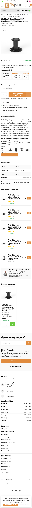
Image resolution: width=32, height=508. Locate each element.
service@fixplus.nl (10, 396)
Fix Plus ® (4, 25)
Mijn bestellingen (6, 461)
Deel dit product (22, 98)
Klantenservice (16, 361)
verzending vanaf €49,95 (14, 105)
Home (3, 14)
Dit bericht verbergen (10, 504)
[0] (30, 5)
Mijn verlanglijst (5, 466)
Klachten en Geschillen (7, 451)
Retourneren (4, 434)
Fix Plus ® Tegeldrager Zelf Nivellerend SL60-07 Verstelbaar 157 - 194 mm (8, 307)
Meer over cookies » (24, 504)
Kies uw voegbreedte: (9, 85)
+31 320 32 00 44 (10, 391)
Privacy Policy (5, 437)
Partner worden (5, 448)
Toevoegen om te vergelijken (8, 98)
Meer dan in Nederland (15, 107)
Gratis (5, 105)
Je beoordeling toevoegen (21, 182)
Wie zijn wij (4, 428)
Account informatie (6, 458)
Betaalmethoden (6, 440)
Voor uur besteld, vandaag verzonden (12, 1)
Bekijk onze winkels (16, 366)
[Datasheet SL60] (9, 155)
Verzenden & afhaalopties (8, 442)
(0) (16, 25)
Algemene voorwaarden (8, 431)
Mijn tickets (4, 464)
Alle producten (5, 472)
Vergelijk (3, 469)
